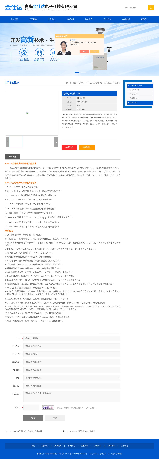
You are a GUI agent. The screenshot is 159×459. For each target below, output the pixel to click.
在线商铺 (126, 19)
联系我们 (144, 19)
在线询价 (69, 147)
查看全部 (133, 102)
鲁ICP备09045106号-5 (81, 454)
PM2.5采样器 (134, 98)
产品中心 (51, 19)
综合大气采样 (134, 90)
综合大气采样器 (136, 86)
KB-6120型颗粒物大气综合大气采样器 (27, 431)
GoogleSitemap (94, 454)
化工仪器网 (111, 454)
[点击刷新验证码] (48, 407)
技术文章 (89, 19)
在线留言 (107, 19)
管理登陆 (119, 454)
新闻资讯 (70, 19)
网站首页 (14, 19)
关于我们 (33, 19)
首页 (75, 83)
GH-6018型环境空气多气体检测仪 (83, 431)
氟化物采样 (133, 94)
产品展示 (57, 446)
